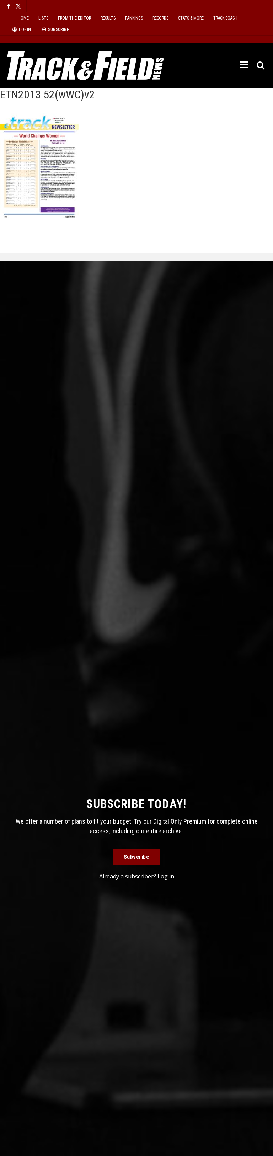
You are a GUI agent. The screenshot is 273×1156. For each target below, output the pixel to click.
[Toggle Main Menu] (245, 65)
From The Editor (74, 18)
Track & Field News (85, 65)
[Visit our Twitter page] (18, 6)
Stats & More (191, 18)
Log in (165, 876)
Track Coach (225, 18)
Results (108, 18)
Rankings (134, 18)
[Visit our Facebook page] (8, 6)
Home (23, 18)
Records (160, 18)
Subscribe (137, 856)
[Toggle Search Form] (261, 65)
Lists (43, 18)
